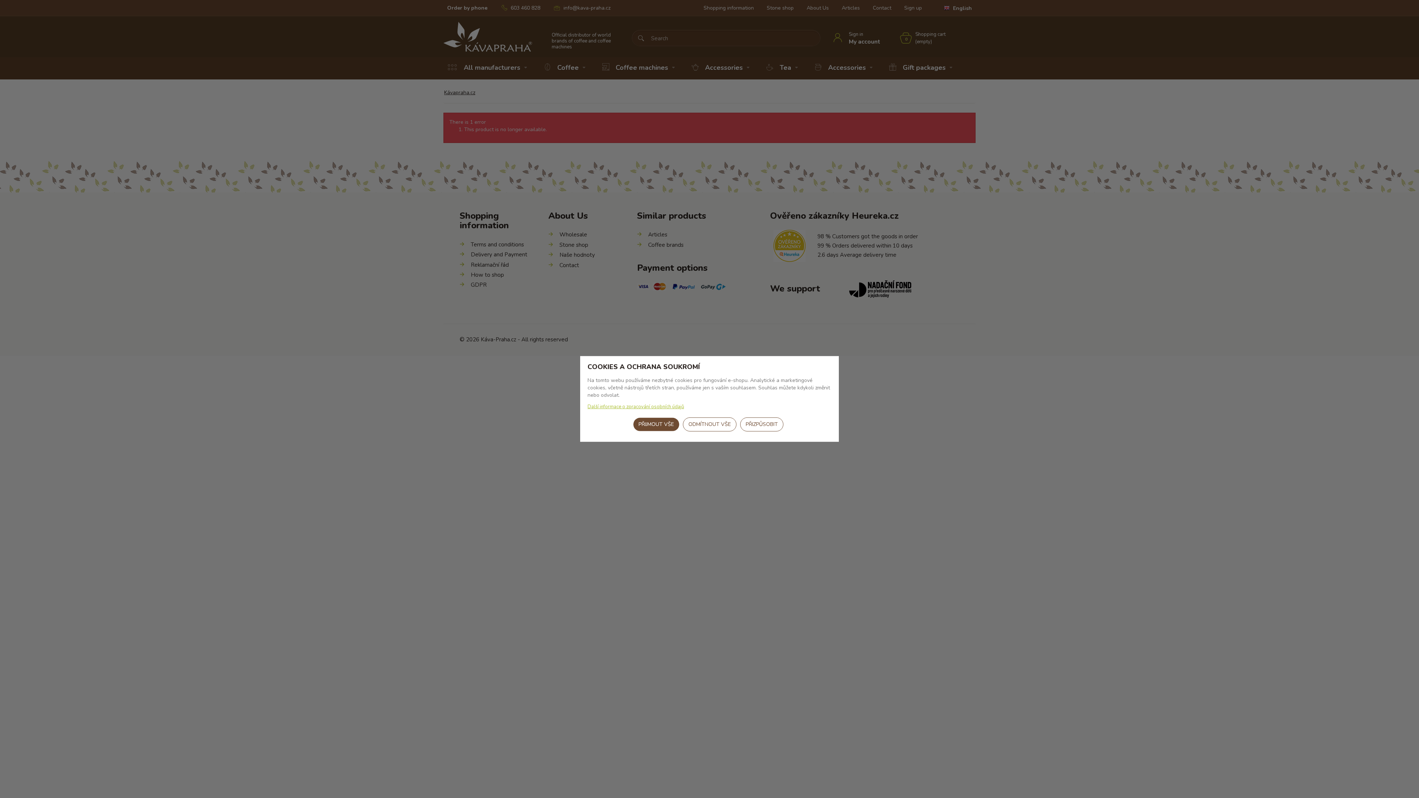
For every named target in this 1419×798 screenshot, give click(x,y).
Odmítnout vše (709, 424)
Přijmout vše (656, 424)
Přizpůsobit (762, 424)
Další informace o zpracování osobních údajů (636, 406)
